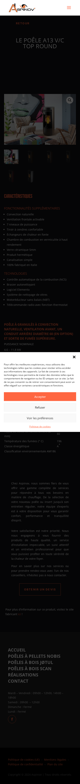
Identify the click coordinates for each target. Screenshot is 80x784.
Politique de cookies (40, 426)
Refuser (40, 407)
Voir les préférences (40, 418)
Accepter (40, 397)
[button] (74, 357)
